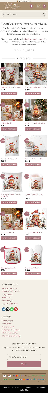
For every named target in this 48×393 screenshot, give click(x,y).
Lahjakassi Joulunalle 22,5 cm (11, 88)
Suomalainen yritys (9, 288)
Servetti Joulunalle (7, 232)
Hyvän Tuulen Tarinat (11, 291)
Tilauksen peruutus (10, 333)
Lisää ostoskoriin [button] (9, 93)
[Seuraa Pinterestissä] (16, 309)
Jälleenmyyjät (7, 300)
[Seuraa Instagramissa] (4, 309)
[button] (38, 6)
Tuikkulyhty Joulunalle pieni (35, 123)
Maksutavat (6, 324)
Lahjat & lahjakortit (9, 303)
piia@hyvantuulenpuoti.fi (34, 39)
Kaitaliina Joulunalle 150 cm (34, 159)
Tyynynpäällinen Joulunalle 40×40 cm (10, 196)
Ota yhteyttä (7, 294)
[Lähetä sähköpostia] (8, 309)
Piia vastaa (6, 297)
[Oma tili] (31, 6)
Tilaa (24, 364)
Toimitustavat (7, 321)
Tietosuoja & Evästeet (10, 330)
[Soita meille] (12, 309)
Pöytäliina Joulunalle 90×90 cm (36, 88)
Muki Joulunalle (6, 123)
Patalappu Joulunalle (8, 268)
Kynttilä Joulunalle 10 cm (34, 195)
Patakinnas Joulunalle (32, 268)
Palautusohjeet (8, 327)
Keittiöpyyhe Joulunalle (9, 159)
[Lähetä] (43, 14)
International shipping (11, 336)
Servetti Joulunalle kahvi (33, 232)
